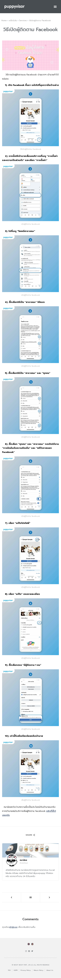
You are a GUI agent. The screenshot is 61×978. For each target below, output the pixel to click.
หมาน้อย (23, 860)
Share (29, 835)
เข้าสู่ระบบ (13, 927)
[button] (55, 6)
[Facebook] (29, 951)
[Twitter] (32, 951)
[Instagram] (26, 951)
